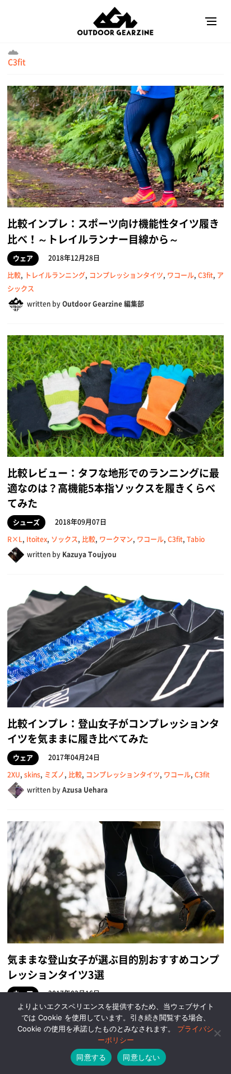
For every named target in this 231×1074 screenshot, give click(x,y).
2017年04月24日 (74, 757)
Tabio (196, 539)
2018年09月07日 (81, 522)
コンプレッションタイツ (126, 275)
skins (32, 775)
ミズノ (54, 775)
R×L (14, 539)
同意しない (141, 1057)
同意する (91, 1057)
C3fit (17, 61)
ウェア (23, 258)
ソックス (64, 539)
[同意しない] (217, 1033)
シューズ (26, 522)
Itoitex (36, 539)
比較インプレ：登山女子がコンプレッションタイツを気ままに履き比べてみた (113, 731)
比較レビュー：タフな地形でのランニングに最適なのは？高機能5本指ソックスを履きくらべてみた (113, 488)
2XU (13, 775)
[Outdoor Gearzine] (115, 21)
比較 (14, 275)
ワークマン (116, 539)
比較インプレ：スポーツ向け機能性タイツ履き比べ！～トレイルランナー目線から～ (113, 231)
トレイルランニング (55, 275)
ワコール (180, 275)
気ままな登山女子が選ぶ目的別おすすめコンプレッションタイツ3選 (113, 967)
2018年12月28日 (74, 258)
